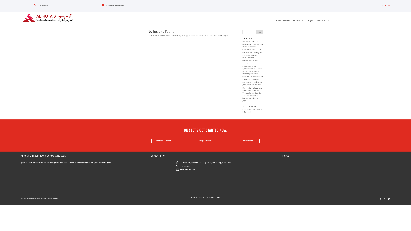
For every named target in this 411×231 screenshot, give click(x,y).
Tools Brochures (246, 141)
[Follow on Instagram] (389, 5)
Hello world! (246, 112)
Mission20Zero (53, 198)
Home (278, 21)
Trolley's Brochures (205, 141)
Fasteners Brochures (164, 141)
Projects (311, 21)
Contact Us (321, 21)
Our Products (298, 21)
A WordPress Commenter (251, 109)
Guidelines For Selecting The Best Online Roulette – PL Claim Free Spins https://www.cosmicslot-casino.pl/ (252, 58)
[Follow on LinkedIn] (385, 5)
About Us (286, 21)
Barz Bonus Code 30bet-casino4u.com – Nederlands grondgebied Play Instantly (252, 82)
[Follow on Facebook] (382, 5)
